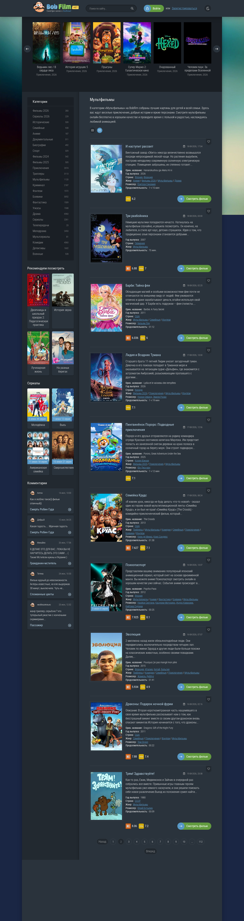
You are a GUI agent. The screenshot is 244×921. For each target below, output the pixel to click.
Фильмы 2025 (140, 464)
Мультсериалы (140, 599)
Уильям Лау (144, 323)
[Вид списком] (99, 130)
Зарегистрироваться (184, 8)
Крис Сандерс (160, 536)
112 (201, 841)
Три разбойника (137, 216)
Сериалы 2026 (41, 116)
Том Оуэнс (143, 742)
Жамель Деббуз (146, 676)
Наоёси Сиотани (146, 602)
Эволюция (133, 634)
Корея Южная (142, 460)
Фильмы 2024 (41, 156)
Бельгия (165, 669)
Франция (148, 177)
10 (184, 841)
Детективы (39, 248)
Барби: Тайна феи (138, 285)
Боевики (130, 533)
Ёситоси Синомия (147, 184)
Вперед (150, 851)
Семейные (155, 319)
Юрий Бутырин (145, 808)
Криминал (39, 185)
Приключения (156, 393)
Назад (102, 841)
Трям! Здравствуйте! (140, 774)
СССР (138, 800)
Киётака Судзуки (134, 606)
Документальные (43, 139)
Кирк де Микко (145, 536)
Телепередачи (41, 225)
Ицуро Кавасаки (184, 602)
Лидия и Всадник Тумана (143, 355)
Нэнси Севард (145, 396)
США (137, 316)
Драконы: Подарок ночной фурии (149, 704)
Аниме (136, 180)
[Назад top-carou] (27, 48)
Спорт (36, 151)
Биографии (39, 145)
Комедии (166, 529)
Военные (38, 254)
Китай (157, 669)
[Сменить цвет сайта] (207, 8)
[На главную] (56, 8)
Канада (139, 389)
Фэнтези (166, 319)
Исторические (41, 122)
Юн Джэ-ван (144, 467)
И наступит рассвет (139, 146)
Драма (178, 180)
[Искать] (132, 8)
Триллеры (38, 173)
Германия (140, 243)
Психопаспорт (136, 565)
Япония (139, 177)
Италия (149, 669)
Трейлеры (138, 529)
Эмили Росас (159, 396)
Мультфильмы (165, 180)
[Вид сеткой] (92, 130)
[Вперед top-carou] (216, 48)
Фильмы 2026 (149, 180)
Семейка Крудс (136, 495)
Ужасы (37, 208)
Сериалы (38, 219)
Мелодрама (39, 231)
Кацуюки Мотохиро (165, 602)
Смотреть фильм (197, 198)
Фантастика (165, 599)
